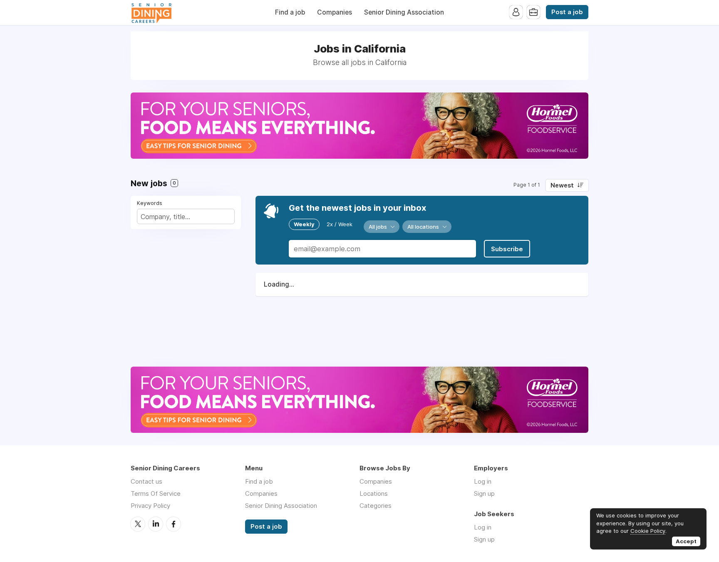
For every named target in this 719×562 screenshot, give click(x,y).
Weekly (304, 224)
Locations (374, 493)
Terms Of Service (156, 493)
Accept (686, 541)
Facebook (173, 524)
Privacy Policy (150, 506)
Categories (376, 506)
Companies (334, 12)
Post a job (567, 12)
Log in (482, 481)
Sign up (484, 493)
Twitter (138, 524)
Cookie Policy (647, 530)
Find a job (290, 12)
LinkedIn (156, 524)
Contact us (146, 481)
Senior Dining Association (404, 12)
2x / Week (339, 224)
